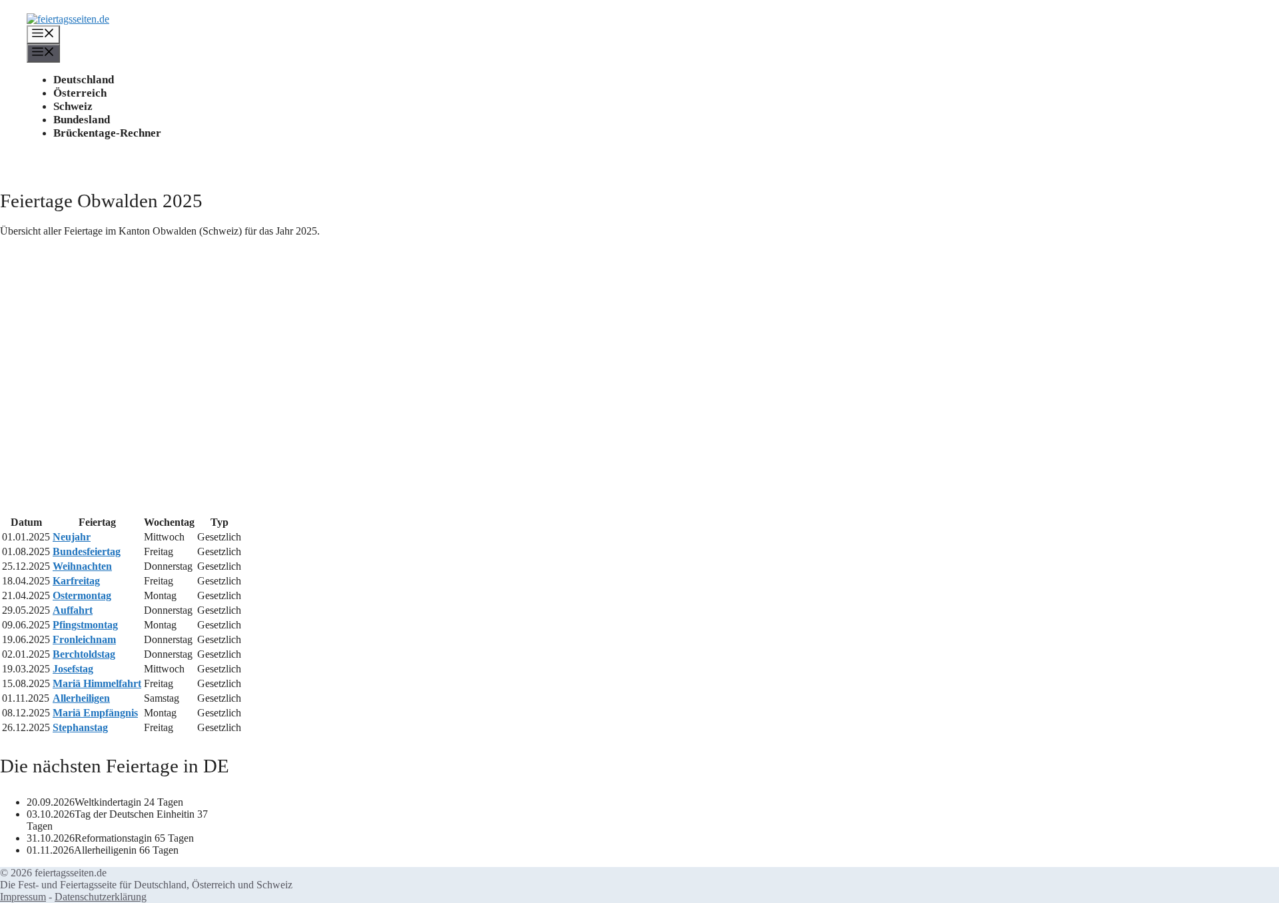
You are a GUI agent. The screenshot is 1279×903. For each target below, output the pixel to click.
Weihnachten (82, 566)
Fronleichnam (84, 639)
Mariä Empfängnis (95, 712)
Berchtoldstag (84, 654)
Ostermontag (82, 595)
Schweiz (73, 106)
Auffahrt (73, 610)
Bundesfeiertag (87, 551)
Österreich (80, 93)
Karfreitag (76, 580)
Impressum (23, 896)
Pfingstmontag (85, 624)
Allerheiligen (81, 698)
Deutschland (83, 79)
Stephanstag (80, 727)
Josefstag (73, 668)
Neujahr (72, 536)
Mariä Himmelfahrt (97, 683)
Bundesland (81, 119)
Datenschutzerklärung (101, 896)
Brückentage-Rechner (107, 133)
